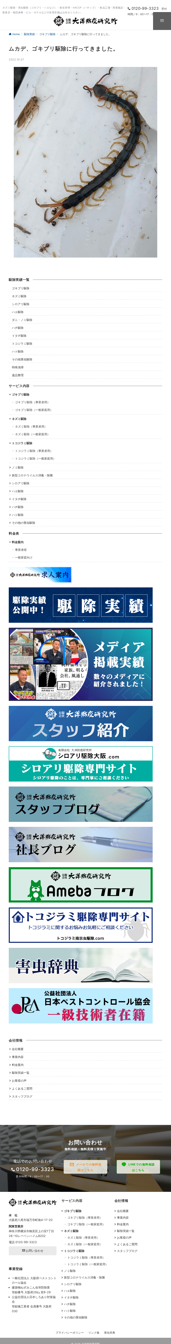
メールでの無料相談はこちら (88, 1167)
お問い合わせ (34, 1250)
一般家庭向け (24, 557)
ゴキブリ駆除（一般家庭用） (34, 410)
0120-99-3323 (26, 1242)
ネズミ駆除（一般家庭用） (32, 434)
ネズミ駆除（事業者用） (31, 426)
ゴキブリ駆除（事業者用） (32, 402)
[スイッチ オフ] (162, 21)
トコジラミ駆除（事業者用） (34, 451)
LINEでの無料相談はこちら (141, 1167)
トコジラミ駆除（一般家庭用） (35, 458)
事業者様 (21, 549)
